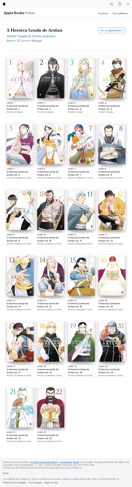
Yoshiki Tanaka (17, 36)
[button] (111, 4)
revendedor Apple (69, 462)
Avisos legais (35, 482)
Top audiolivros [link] (120, 13)
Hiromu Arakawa (43, 36)
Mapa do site (51, 482)
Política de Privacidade (14, 482)
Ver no (110, 30)
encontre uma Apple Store (44, 462)
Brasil (5, 473)
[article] (20, 90)
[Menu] (128, 4)
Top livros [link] (103, 13)
